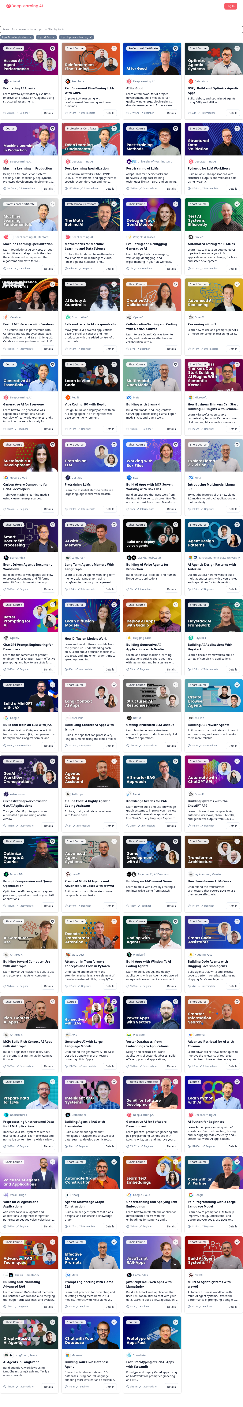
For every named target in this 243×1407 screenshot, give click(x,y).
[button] (52, 48)
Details (48, 113)
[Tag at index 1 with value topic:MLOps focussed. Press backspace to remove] (54, 37)
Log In (231, 6)
